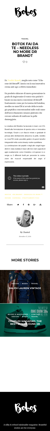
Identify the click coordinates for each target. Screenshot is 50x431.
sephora (17, 198)
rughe (8, 198)
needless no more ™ (34, 194)
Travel (25, 39)
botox (8, 194)
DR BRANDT (18, 194)
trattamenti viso (31, 198)
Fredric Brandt (14, 80)
